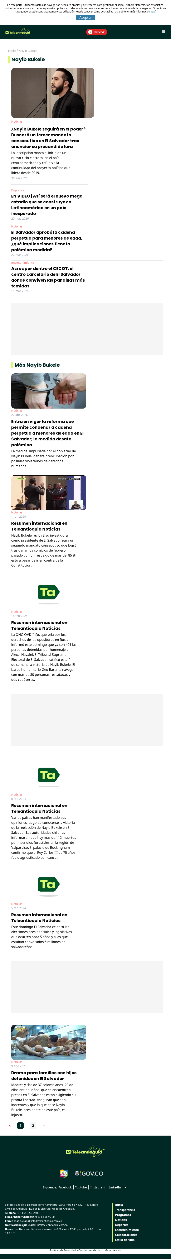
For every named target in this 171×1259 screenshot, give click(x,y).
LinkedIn (115, 1187)
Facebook (65, 1187)
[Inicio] (85, 1151)
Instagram (98, 1187)
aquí (153, 11)
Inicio (12, 51)
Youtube (81, 1187)
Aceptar (85, 17)
